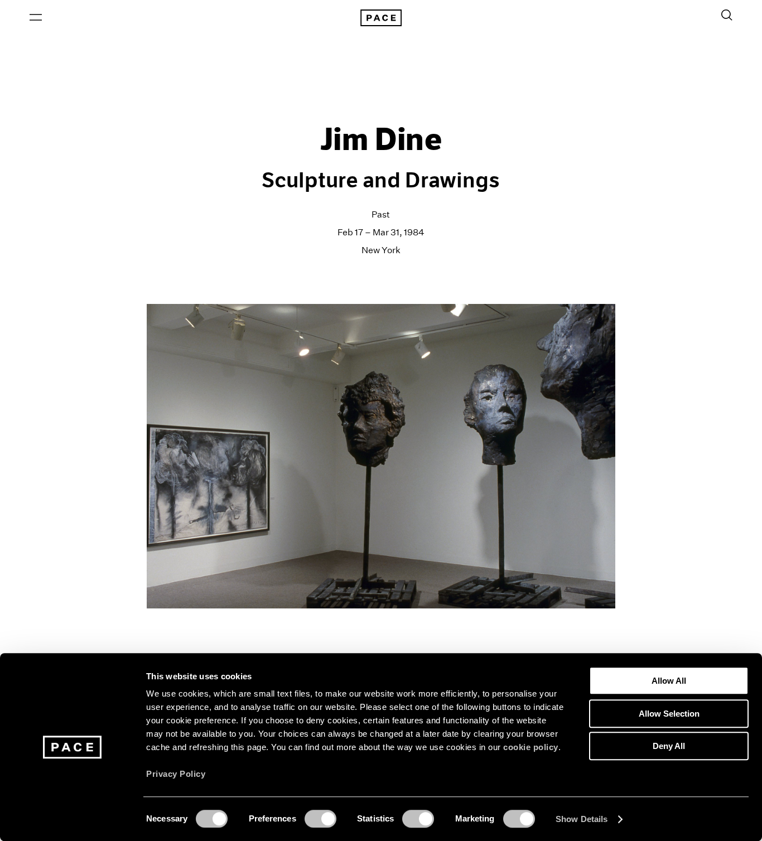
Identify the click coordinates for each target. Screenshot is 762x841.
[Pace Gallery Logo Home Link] (381, 17)
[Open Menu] (36, 17)
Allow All (669, 680)
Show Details (581, 819)
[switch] (320, 819)
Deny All (669, 746)
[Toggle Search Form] (726, 15)
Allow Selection (669, 713)
